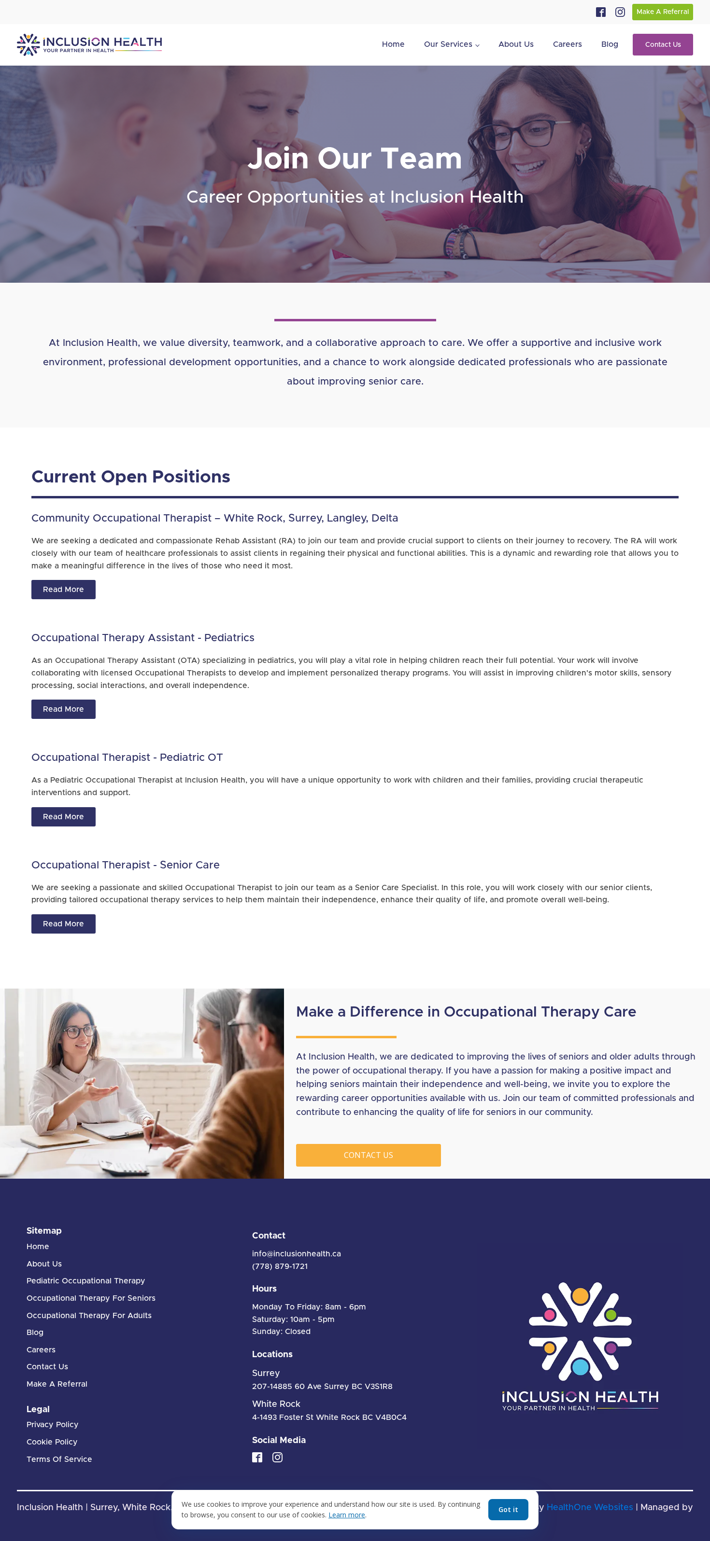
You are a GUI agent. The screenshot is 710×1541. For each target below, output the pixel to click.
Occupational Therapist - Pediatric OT (127, 758)
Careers (567, 44)
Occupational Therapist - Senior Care (125, 865)
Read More (63, 589)
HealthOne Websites (590, 1507)
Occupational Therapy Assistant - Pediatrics (143, 638)
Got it (508, 1509)
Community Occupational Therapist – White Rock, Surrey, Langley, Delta (214, 518)
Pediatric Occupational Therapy (86, 1281)
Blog (609, 44)
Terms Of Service (59, 1459)
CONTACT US (368, 1155)
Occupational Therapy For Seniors (91, 1298)
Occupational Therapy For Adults (89, 1316)
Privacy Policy (53, 1425)
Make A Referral (663, 12)
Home (393, 44)
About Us (516, 44)
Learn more (346, 1514)
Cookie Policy (52, 1442)
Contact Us (663, 44)
